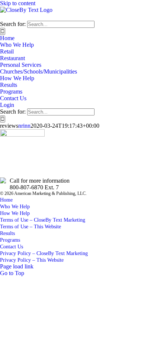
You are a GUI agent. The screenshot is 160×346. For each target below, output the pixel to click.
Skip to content (17, 3)
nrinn (24, 126)
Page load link (16, 266)
